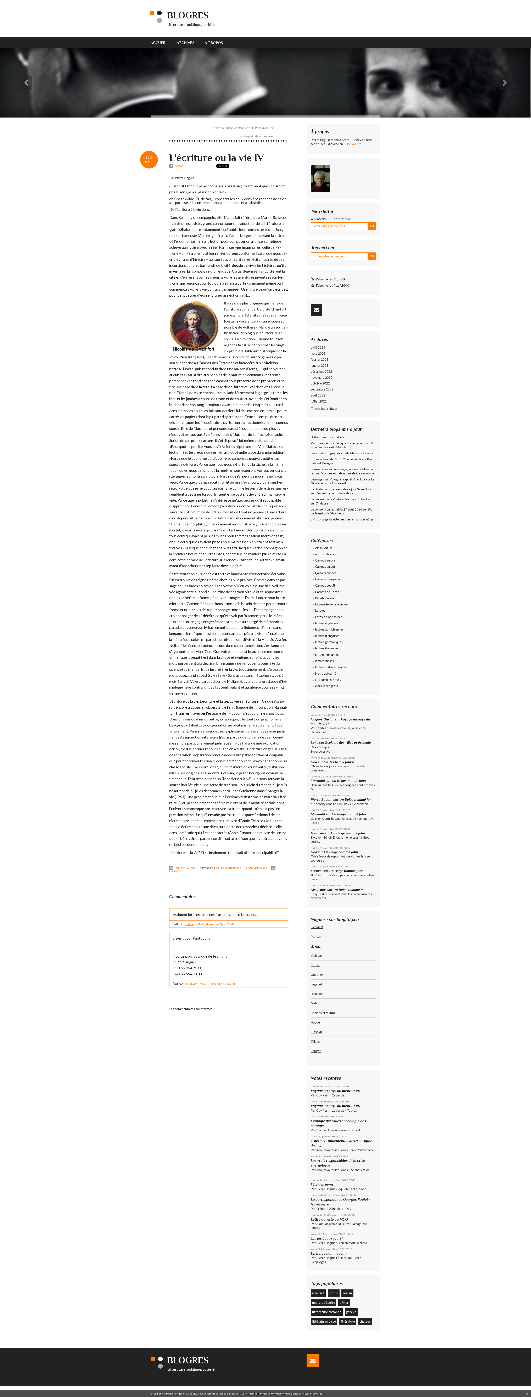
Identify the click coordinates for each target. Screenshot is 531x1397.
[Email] (316, 310)
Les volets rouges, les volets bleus (334, 453)
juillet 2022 (319, 401)
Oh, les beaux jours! (339, 762)
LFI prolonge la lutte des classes (333, 519)
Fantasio (317, 833)
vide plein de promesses (257, 136)
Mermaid (318, 781)
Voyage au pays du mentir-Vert (335, 1091)
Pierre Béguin (321, 800)
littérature (347, 1321)
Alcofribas (318, 890)
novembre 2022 (321, 377)
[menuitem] (161, 42)
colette (189, 924)
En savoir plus (317, 1393)
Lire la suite (353, 144)
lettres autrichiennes (329, 629)
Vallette (316, 955)
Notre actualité (325, 673)
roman (347, 1293)
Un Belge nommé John (349, 781)
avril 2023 (318, 347)
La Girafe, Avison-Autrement (342, 481)
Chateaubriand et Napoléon (232, 128)
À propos (214, 43)
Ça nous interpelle (228, 868)
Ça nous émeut (325, 566)
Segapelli (317, 984)
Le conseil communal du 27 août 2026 (336, 509)
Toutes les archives (324, 408)
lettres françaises (327, 636)
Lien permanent (184, 868)
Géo (314, 762)
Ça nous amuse (325, 560)
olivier (344, 1302)
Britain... (316, 437)
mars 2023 (318, 353)
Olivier (315, 1041)
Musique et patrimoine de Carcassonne (347, 473)
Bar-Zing (366, 519)
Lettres (320, 610)
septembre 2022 (322, 389)
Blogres (188, 15)
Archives (185, 43)
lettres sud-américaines (331, 667)
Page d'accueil (264, 128)
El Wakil (316, 1032)
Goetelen (317, 974)
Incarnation (336, 437)
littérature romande (326, 1312)
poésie (333, 1293)
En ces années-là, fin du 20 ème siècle (336, 459)
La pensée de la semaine (331, 604)
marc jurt (318, 1293)
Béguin (315, 946)
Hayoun (316, 1022)
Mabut (315, 1003)
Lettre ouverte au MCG (329, 1219)
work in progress (326, 686)
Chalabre (322, 503)
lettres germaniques (329, 642)
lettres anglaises (326, 623)
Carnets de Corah (327, 592)
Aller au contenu (13, 4)
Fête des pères (322, 1184)
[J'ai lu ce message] (527, 1393)
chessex (365, 1321)
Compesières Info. (323, 1013)
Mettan (316, 936)
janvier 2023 (319, 365)
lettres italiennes (327, 648)
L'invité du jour (325, 598)
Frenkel (316, 871)
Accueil (158, 43)
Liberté (368, 453)
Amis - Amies (323, 547)
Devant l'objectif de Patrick (334, 493)
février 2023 (319, 359)
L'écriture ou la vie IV (216, 157)
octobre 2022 (320, 383)
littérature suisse (324, 1321)
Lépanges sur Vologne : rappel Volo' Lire (338, 479)
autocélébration (326, 554)
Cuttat (315, 965)
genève (351, 1312)
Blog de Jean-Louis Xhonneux (342, 511)
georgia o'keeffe (323, 1302)
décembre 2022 (321, 371)
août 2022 (318, 395)
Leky (314, 743)
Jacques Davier (322, 719)
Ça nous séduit (325, 585)
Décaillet (317, 927)
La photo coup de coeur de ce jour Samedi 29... (342, 489)
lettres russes (324, 661)
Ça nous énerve (325, 573)
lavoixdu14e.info (335, 447)
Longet (316, 1051)
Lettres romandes (327, 654)
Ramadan (317, 994)
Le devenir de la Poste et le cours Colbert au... (342, 499)
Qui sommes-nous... (328, 680)
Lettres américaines (328, 617)
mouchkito (191, 984)
